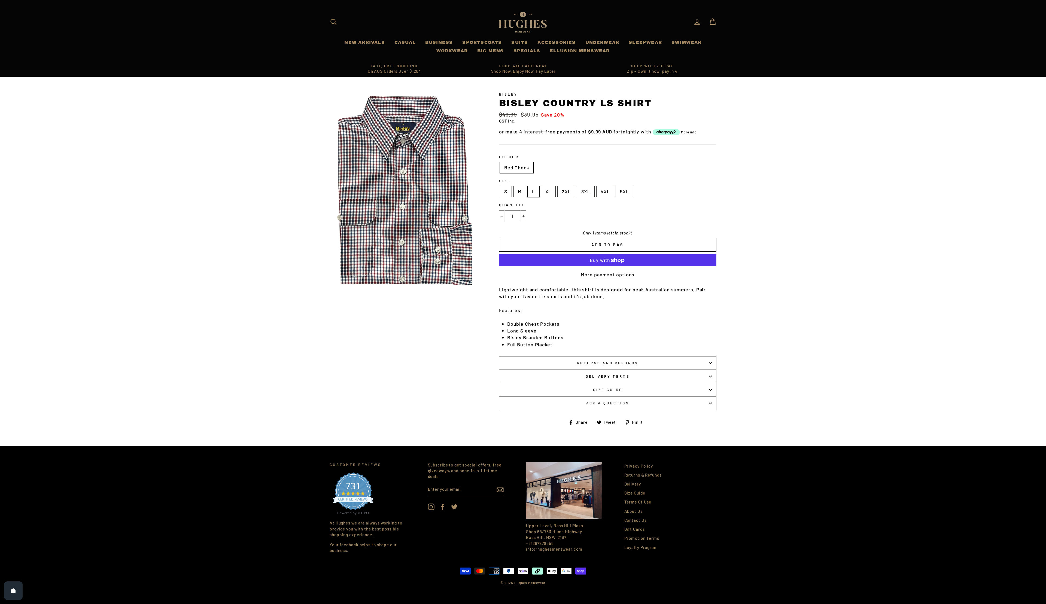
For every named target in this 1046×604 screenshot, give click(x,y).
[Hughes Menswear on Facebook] (442, 507)
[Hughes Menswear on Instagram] (431, 507)
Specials (526, 50)
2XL (566, 191)
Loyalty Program (641, 547)
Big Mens (490, 50)
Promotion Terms (641, 538)
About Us (633, 511)
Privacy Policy (638, 465)
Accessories (556, 42)
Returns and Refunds (607, 363)
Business (439, 42)
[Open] (13, 590)
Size (505, 180)
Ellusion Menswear (580, 50)
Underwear (602, 42)
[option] (394, 68)
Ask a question (607, 403)
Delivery (632, 483)
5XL (624, 191)
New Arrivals (364, 42)
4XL (605, 191)
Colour (509, 156)
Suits (519, 42)
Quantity (512, 204)
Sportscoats (482, 42)
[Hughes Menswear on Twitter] (454, 507)
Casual (405, 42)
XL (548, 191)
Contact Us (635, 520)
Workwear (452, 50)
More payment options (607, 274)
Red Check (516, 167)
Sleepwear (645, 42)
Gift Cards (634, 529)
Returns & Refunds (643, 474)
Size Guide (607, 389)
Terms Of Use (638, 501)
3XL (585, 191)
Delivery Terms (608, 376)
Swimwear (686, 42)
